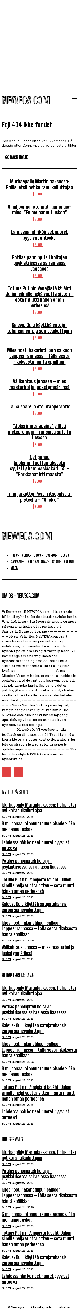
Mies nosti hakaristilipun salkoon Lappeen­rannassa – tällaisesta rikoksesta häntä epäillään (39, 356)
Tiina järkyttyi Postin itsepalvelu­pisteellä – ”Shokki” (39, 496)
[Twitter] (6, 772)
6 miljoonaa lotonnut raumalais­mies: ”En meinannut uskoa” (39, 209)
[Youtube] (18, 772)
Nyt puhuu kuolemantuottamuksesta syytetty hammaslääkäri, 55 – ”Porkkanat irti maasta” (39, 465)
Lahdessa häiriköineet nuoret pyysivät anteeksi (39, 235)
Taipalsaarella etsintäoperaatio (39, 407)
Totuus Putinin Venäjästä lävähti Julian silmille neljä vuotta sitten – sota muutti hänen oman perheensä (40, 297)
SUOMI (39, 194)
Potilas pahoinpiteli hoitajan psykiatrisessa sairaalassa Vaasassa (39, 263)
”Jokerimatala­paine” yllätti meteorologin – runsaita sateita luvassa (39, 432)
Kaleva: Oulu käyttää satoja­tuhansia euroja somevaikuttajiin (39, 328)
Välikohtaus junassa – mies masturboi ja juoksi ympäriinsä (39, 384)
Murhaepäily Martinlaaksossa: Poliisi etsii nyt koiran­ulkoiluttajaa (39, 184)
